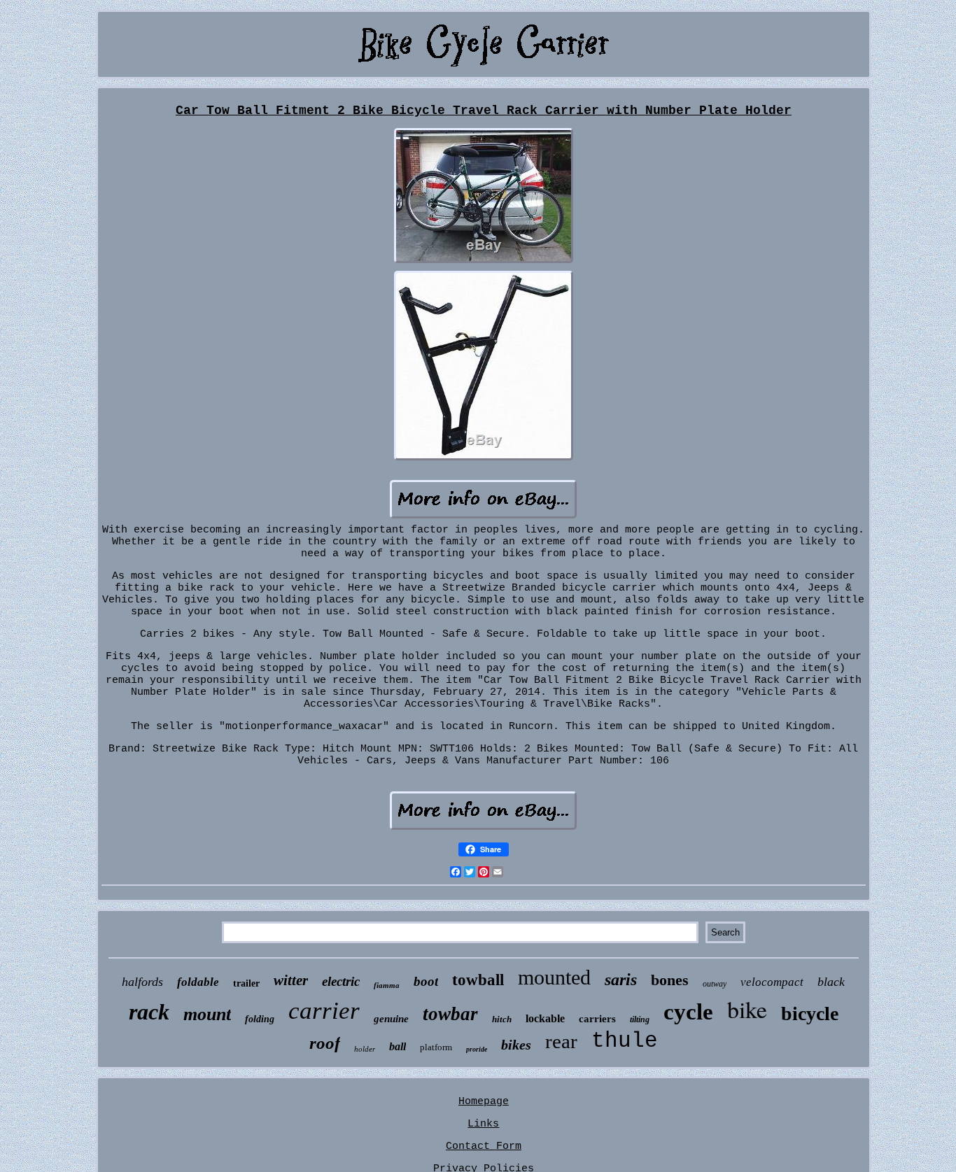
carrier (324, 1010)
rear (561, 1041)
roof (324, 1042)
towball (478, 980)
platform (436, 1047)
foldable (198, 982)
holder (364, 1049)
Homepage (483, 1102)
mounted (554, 977)
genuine (391, 1018)
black (831, 982)
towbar (450, 1013)
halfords (142, 982)
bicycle (809, 1013)
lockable (545, 1018)
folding (259, 1019)
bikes (516, 1044)
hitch (502, 1019)
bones (670, 980)
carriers (597, 1018)
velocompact (771, 982)
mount (207, 1014)
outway (714, 984)
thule (624, 1041)
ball (397, 1046)
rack (149, 1011)
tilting (639, 1019)
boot (426, 981)
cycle (688, 1011)
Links (483, 1124)
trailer (246, 983)
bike (747, 1009)
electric (341, 981)
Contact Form (483, 1146)
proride (476, 1049)
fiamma (387, 985)
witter (291, 980)
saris (621, 979)
